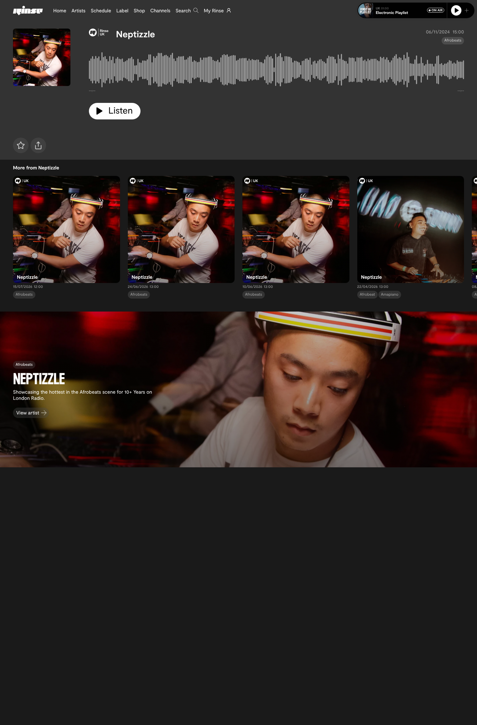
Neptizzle (135, 33)
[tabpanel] (276, 71)
